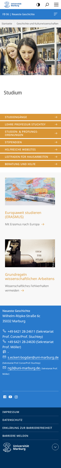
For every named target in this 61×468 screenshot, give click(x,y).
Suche (47, 4)
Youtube (10, 397)
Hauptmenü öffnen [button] (56, 4)
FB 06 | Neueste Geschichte (56, 14)
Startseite (7, 23)
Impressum (10, 412)
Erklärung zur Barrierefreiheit (27, 428)
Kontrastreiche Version (38, 4)
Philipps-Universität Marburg (22, 452)
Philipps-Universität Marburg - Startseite (14, 4)
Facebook (4, 397)
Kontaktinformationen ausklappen (55, 447)
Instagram (16, 397)
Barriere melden (15, 436)
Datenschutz (12, 420)
